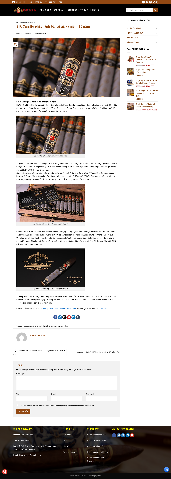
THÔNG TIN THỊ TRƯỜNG (25, 23)
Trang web (90, 394)
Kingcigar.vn (41, 34)
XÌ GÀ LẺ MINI (133, 42)
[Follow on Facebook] (143, 2)
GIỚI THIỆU (72, 10)
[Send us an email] (150, 2)
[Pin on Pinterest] (69, 317)
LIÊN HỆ (95, 10)
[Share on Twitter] (60, 317)
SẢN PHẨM (58, 10)
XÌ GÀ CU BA (132, 38)
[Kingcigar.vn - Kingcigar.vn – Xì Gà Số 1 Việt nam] (25, 10)
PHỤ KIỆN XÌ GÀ (134, 28)
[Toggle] (157, 28)
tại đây (104, 308)
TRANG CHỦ (45, 10)
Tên (17, 394)
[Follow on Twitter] (123, 435)
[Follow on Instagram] (147, 2)
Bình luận (20, 374)
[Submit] (155, 10)
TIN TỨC (84, 10)
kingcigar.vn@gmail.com (30, 455)
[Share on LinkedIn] (73, 317)
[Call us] (154, 2)
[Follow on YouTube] (157, 2)
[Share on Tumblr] (78, 317)
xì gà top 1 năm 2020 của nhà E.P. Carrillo (58, 308)
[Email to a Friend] (64, 317)
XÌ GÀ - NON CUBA (135, 33)
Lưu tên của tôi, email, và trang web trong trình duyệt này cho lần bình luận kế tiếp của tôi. (57, 405)
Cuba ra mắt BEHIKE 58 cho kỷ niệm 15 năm (96, 352)
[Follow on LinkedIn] (128, 435)
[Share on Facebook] (55, 317)
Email (53, 394)
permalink (64, 326)
